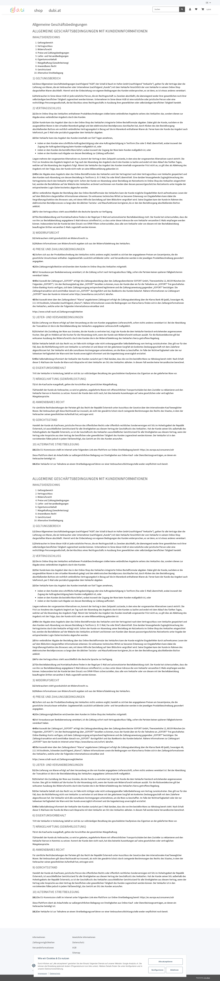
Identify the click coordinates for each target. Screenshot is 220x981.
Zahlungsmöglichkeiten (43, 942)
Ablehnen (174, 970)
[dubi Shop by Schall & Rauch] (17, 9)
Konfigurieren (157, 970)
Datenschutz (78, 942)
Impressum (42, 973)
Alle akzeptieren (166, 961)
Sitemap (76, 952)
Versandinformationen (43, 947)
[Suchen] (182, 9)
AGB (74, 947)
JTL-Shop (207, 978)
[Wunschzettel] (196, 9)
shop (38, 10)
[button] (190, 9)
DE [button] (207, 2)
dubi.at (55, 10)
